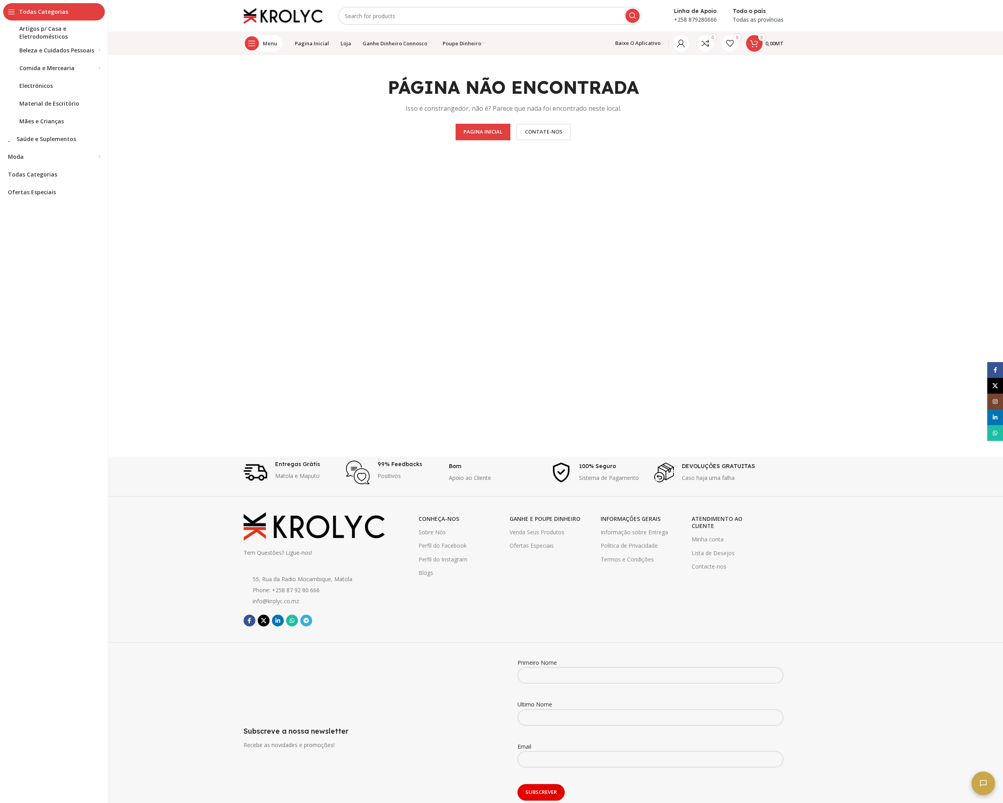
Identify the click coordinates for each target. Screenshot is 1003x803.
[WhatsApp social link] (292, 620)
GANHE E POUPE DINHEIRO (545, 518)
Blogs (426, 572)
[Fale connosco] (983, 783)
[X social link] (264, 620)
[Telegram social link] (306, 620)
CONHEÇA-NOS (439, 518)
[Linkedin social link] (278, 620)
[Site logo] (283, 15)
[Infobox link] (291, 472)
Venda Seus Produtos (537, 532)
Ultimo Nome (534, 704)
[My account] (681, 43)
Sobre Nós (432, 532)
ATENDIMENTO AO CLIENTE (717, 522)
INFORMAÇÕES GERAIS (631, 518)
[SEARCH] (632, 16)
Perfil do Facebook (443, 545)
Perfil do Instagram (443, 559)
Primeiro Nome (537, 662)
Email (524, 746)
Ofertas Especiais (532, 545)
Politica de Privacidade (629, 545)
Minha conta (708, 539)
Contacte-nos (709, 566)
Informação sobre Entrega (634, 532)
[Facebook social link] (249, 620)
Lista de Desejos (713, 553)
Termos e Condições (627, 559)
